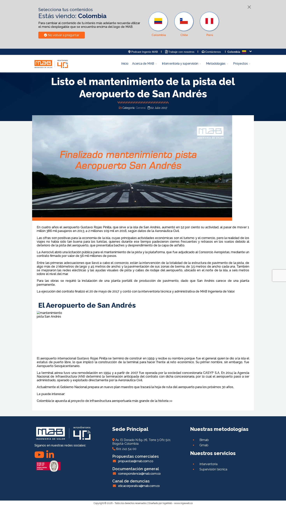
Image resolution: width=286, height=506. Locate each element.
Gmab (203, 445)
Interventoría (208, 464)
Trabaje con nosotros (181, 51)
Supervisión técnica (213, 469)
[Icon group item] (50, 454)
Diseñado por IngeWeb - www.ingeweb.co (170, 503)
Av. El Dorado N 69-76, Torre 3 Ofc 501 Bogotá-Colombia (141, 441)
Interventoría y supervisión (180, 63)
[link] (158, 24)
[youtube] (39, 454)
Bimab (204, 440)
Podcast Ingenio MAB (144, 51)
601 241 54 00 (125, 449)
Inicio (124, 63)
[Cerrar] (249, 7)
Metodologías (215, 63)
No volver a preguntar (63, 35)
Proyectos (240, 63)
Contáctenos (212, 51)
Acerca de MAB (143, 63)
